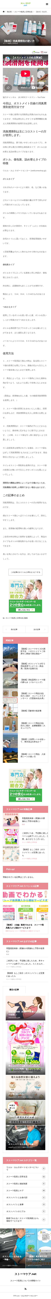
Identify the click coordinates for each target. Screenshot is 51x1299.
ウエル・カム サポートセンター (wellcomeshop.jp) (24, 170)
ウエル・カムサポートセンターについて (25, 1168)
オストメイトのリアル (25, 1211)
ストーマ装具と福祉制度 (25, 1184)
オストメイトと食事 (25, 1204)
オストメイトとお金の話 (25, 1197)
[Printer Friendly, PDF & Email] (39, 52)
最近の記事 (14, 989)
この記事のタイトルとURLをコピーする (25, 572)
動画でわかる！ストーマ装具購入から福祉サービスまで (25, 1219)
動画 (26, 618)
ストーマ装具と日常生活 (10, 43)
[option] (13, 1248)
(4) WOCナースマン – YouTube (31, 97)
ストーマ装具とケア (25, 1190)
